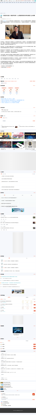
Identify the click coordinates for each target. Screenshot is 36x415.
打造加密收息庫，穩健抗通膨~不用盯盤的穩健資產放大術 (10, 264)
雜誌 (31, 2)
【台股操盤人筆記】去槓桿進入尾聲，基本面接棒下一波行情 (29, 140)
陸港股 (7, 2)
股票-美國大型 (4, 302)
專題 (29, 2)
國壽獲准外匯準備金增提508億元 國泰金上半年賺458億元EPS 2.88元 (8, 127)
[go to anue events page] (31, 0)
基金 (14, 2)
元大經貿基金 (2, 307)
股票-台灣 (4, 305)
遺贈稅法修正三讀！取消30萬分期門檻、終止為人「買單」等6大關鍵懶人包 (30, 149)
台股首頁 (31, 81)
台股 (1, 13)
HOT (4, 267)
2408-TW (4, 20)
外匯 (16, 2)
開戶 (34, 301)
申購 (34, 304)
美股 (2, 2)
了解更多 (34, 85)
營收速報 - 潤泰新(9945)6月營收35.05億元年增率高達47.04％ (27, 126)
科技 (4, 2)
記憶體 (3, 344)
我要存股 (34, 81)
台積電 (3, 346)
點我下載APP (9, 67)
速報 (12, 2)
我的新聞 (34, 2)
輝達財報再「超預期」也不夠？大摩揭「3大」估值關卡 (8, 98)
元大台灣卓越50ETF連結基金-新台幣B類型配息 (6, 304)
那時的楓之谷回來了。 (16, 139)
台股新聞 (4, 13)
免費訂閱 (33, 399)
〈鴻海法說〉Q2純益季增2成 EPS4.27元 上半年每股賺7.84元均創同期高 (10, 102)
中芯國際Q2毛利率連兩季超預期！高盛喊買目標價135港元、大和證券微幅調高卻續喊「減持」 (13, 100)
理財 (25, 2)
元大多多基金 (2, 310)
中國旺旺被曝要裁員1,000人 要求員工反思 (18, 149)
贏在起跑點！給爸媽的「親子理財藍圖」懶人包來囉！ (11, 81)
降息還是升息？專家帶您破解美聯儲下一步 (7, 65)
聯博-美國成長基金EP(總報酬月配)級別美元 (5, 301)
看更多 (34, 107)
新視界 (27, 2)
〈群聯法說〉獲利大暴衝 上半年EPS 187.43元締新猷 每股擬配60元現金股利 (10, 101)
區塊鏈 (21, 2)
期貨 (18, 2)
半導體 (3, 348)
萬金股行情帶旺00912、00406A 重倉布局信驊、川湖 (5, 149)
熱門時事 (10, 2)
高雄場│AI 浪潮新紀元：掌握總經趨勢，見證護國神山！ (11, 267)
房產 (23, 2)
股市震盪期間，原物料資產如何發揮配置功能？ (5, 140)
